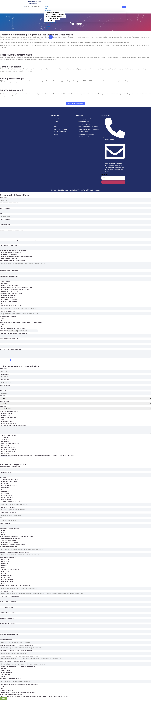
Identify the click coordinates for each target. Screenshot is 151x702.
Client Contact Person (8, 602)
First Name (3, 197)
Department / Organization (9, 203)
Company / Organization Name (10, 467)
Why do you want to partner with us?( (13, 661)
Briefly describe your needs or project (14, 425)
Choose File (4, 331)
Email (2, 213)
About (47, 8)
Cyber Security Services (54, 12)
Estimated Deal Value (7, 612)
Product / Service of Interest (10, 634)
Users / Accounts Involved (9, 276)
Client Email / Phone (6, 607)
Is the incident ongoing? (8, 316)
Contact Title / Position (8, 512)
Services (48, 10)
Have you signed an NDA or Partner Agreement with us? (19, 684)
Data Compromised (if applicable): (11, 293)
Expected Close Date (7, 618)
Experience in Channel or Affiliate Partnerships (16, 645)
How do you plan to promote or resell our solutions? (19, 656)
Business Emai (4, 374)
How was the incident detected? (11, 305)
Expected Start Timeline (8, 435)
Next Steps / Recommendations (10, 349)
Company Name (5, 385)
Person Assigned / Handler (9, 338)
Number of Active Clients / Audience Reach (14, 552)
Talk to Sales (6, 457)
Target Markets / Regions (8, 546)
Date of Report (5, 224)
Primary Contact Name (7, 507)
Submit (4, 698)
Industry (3, 396)
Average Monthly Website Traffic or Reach (15, 585)
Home (47, 6)
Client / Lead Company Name (9, 596)
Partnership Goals (6, 591)
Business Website (6, 472)
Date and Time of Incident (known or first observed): (18, 240)
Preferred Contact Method (9, 528)
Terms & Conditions (94, 190)
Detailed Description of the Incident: (12, 261)
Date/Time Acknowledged (8, 344)
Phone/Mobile (4, 379)
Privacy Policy (82, 190)
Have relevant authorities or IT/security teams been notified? (21, 322)
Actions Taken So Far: (7, 311)
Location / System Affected (9, 245)
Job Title (3, 390)
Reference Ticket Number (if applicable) (13, 333)
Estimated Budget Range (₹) (9, 443)
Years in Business (6, 639)
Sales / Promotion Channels (9, 569)
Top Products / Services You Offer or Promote (16, 650)
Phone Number (5, 219)
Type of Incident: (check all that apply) (13, 250)
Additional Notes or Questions (10, 679)
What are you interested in (9, 411)
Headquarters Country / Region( (11, 501)
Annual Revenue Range (8, 557)
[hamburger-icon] (124, 7)
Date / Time (3, 629)
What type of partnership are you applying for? (16, 536)
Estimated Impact (6, 281)
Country (3, 406)
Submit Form (5, 359)
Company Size (4, 401)
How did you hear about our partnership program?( (18, 667)
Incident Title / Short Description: (11, 230)
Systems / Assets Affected (9, 271)
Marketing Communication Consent (12, 694)
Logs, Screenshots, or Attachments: (12, 328)
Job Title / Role (5, 208)
